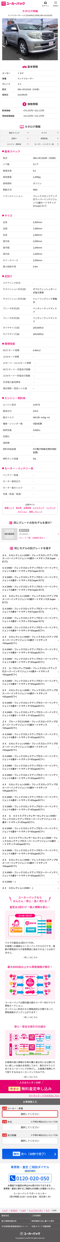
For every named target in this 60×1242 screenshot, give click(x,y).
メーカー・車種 (15, 1108)
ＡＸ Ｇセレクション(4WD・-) (17, 887)
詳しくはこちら (31, 957)
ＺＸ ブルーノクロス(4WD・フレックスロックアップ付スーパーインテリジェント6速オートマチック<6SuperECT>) (30, 724)
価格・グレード (35, 511)
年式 (10, 1121)
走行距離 (12, 1135)
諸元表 (19, 507)
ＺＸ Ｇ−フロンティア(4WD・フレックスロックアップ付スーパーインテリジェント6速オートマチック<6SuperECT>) (29, 671)
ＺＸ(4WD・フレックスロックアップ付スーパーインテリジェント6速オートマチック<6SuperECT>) (30, 660)
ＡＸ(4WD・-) (9, 881)
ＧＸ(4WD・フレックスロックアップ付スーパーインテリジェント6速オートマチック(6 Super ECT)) (30, 569)
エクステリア (38, 507)
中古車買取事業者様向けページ (14, 1226)
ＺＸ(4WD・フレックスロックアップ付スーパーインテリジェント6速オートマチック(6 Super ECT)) (30, 578)
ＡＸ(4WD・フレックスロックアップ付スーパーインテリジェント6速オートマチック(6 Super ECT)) (30, 588)
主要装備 (27, 507)
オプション (22, 511)
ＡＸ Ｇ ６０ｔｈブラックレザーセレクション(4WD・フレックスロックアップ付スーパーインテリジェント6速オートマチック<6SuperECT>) (30, 819)
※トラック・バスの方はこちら (44, 1095)
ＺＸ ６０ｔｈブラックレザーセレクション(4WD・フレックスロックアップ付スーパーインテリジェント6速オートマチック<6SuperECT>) (30, 841)
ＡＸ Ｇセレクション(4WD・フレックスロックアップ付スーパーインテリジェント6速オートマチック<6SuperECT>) (30, 640)
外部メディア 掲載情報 (41, 1226)
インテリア (51, 507)
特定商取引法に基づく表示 (42, 1221)
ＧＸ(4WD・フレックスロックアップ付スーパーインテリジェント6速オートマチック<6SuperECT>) (30, 651)
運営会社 (5, 1215)
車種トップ (9, 507)
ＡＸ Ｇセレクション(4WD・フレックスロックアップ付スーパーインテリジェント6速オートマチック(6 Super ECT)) (30, 558)
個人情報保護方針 (9, 1221)
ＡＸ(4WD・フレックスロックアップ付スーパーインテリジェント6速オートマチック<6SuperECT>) (30, 629)
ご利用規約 (36, 1215)
